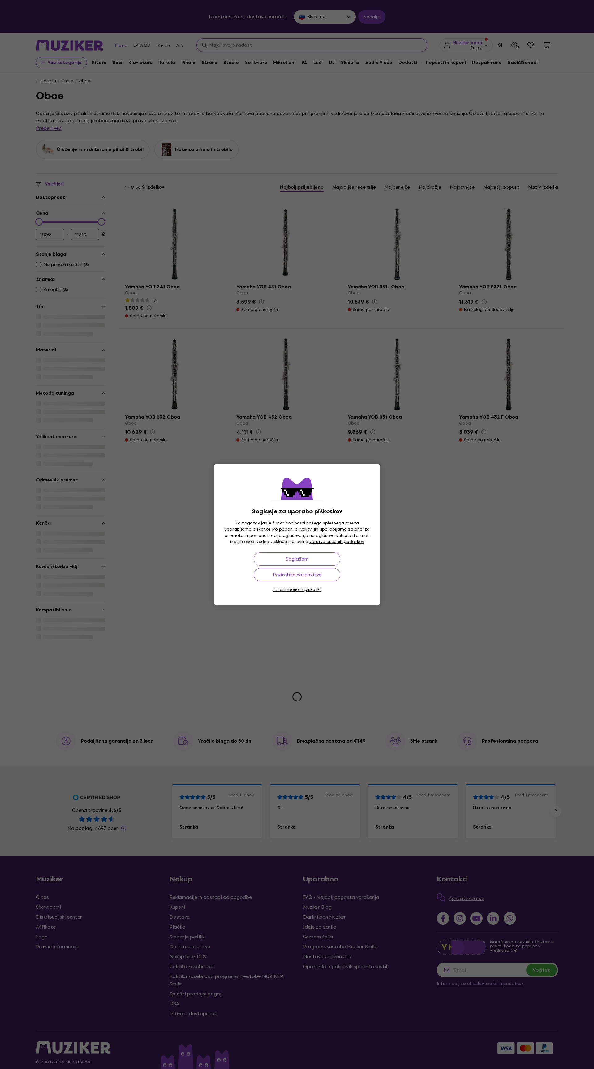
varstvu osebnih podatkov (336, 541)
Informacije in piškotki (297, 589)
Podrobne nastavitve (297, 575)
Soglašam (297, 559)
